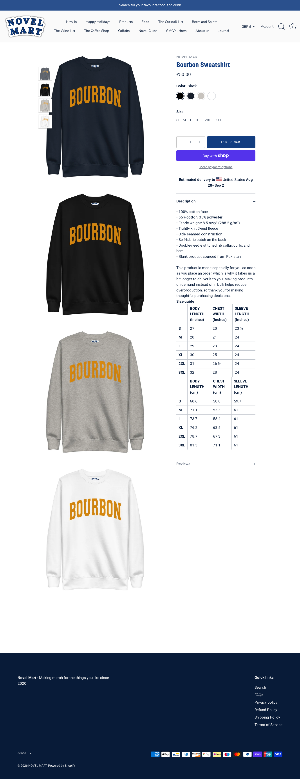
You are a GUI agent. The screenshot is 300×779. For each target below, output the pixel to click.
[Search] (281, 26)
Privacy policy (266, 702)
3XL (218, 120)
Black (180, 96)
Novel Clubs (148, 31)
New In (71, 22)
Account (267, 26)
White (211, 96)
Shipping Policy (267, 717)
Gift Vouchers (176, 31)
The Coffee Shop (96, 31)
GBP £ (246, 27)
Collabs (124, 31)
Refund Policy (266, 710)
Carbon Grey (201, 96)
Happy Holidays (98, 22)
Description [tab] (186, 201)
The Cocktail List (170, 22)
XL (198, 120)
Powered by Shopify (61, 766)
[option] (45, 75)
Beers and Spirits (204, 22)
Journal (223, 31)
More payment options (216, 167)
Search (260, 687)
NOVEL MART (187, 57)
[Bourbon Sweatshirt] (45, 74)
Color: (186, 86)
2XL (208, 120)
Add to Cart (231, 142)
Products (126, 22)
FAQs (259, 695)
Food (145, 22)
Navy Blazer (191, 96)
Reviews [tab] (183, 464)
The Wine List (64, 31)
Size (179, 111)
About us (202, 31)
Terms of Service (268, 725)
